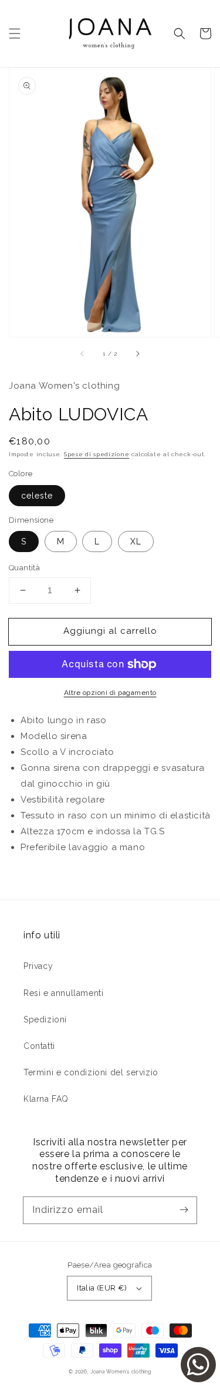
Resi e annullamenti (63, 993)
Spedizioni (45, 1019)
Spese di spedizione (96, 454)
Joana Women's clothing (120, 1372)
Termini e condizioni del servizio (90, 1072)
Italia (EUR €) (102, 1287)
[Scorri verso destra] (137, 353)
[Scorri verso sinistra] (83, 353)
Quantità (24, 567)
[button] (15, 33)
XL (135, 541)
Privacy (38, 966)
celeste (37, 495)
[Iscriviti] (184, 1210)
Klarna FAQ (46, 1099)
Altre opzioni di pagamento (110, 692)
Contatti (39, 1046)
